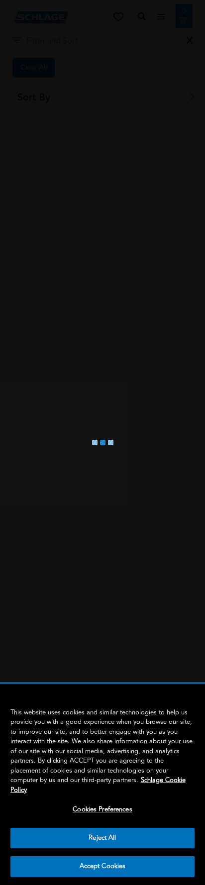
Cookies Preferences (102, 809)
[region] (102, 784)
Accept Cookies (103, 866)
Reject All (102, 838)
